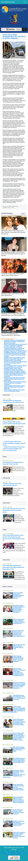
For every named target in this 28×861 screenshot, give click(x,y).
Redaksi (19, 853)
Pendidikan (4, 853)
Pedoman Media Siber (16, 854)
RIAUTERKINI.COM (7, 2)
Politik (8, 851)
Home (3, 851)
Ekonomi (22, 851)
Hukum (13, 851)
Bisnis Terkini (12, 853)
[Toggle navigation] (25, 2)
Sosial (17, 851)
